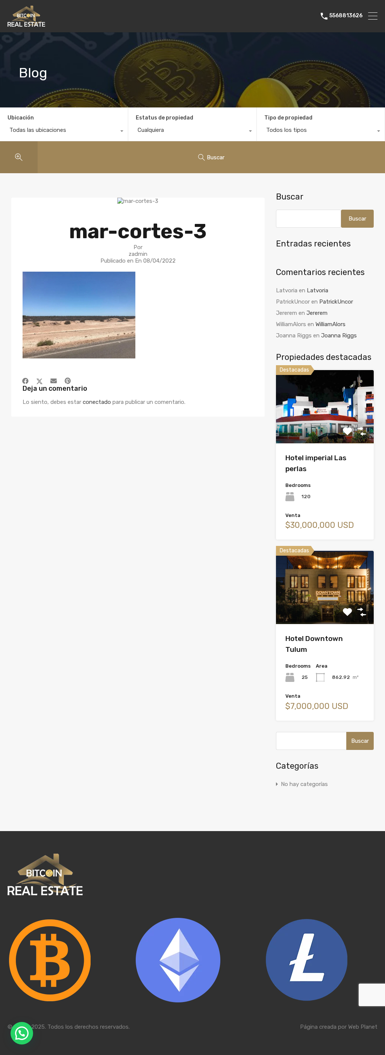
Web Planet (362, 1026)
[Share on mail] (53, 381)
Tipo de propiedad (288, 118)
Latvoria (317, 290)
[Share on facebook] (25, 381)
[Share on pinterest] (68, 381)
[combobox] (64, 132)
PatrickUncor (336, 301)
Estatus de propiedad (164, 118)
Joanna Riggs (339, 335)
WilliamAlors (330, 324)
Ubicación (21, 118)
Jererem (316, 313)
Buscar (289, 197)
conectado (97, 402)
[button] (22, 1033)
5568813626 (345, 16)
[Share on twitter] (39, 381)
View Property (324, 429)
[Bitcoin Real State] (26, 23)
